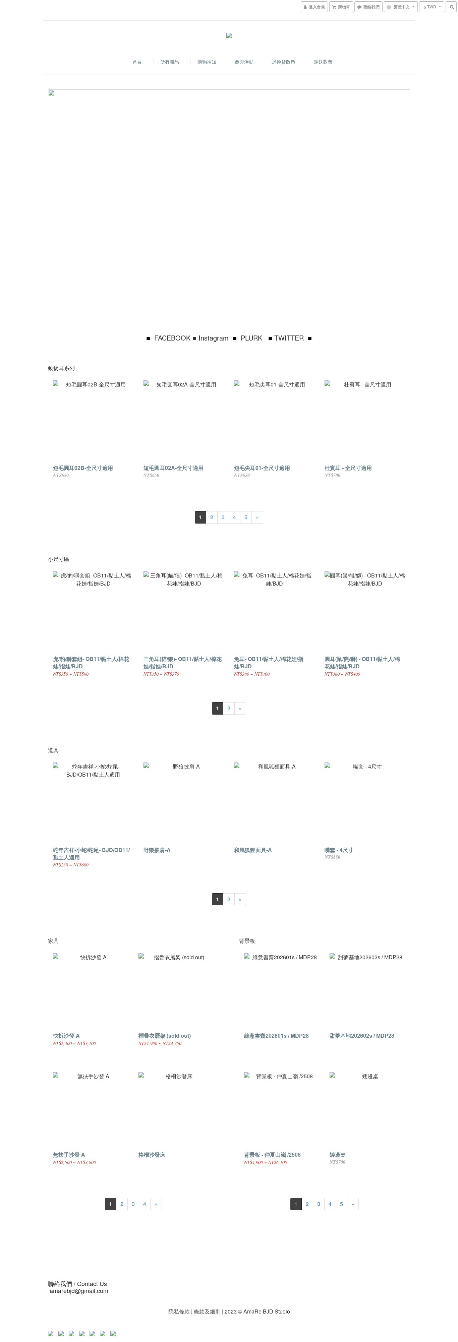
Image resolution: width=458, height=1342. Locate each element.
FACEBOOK (172, 338)
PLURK (252, 338)
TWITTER (289, 338)
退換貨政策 (283, 61)
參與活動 (244, 61)
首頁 (137, 61)
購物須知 (206, 61)
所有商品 (169, 61)
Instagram (213, 338)
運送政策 (323, 61)
